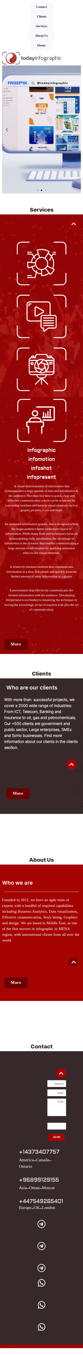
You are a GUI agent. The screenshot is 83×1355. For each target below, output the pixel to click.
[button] (45, 190)
